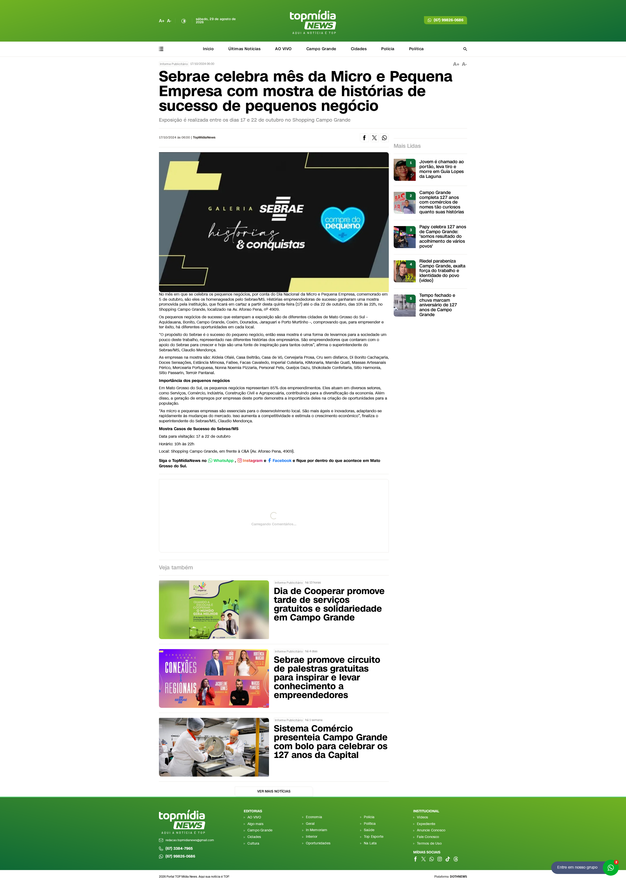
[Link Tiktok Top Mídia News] (448, 859)
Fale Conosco (428, 837)
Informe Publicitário (174, 64)
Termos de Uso (429, 844)
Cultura (253, 844)
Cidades (359, 49)
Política (416, 49)
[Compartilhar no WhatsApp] (384, 137)
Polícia (387, 49)
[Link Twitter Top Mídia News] (423, 859)
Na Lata (370, 843)
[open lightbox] (274, 222)
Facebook (282, 460)
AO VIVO (283, 49)
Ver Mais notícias (274, 791)
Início (208, 49)
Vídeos (422, 817)
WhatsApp (223, 460)
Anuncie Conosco (431, 830)
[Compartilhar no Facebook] (364, 137)
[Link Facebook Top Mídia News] (415, 859)
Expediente (426, 824)
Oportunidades (318, 843)
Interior (311, 837)
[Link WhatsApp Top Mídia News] (431, 859)
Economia (314, 817)
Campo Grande (321, 49)
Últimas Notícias (244, 49)
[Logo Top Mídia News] (313, 22)
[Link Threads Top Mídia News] (456, 859)
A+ (162, 20)
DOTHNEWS (458, 876)
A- (169, 20)
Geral (310, 824)
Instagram (253, 460)
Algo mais (255, 824)
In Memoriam (316, 830)
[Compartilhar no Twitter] (374, 137)
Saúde (369, 830)
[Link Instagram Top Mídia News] (439, 859)
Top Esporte (373, 837)
